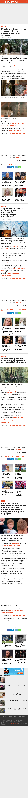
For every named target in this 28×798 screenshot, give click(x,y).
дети (6, 627)
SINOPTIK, (10, 392)
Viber (24, 133)
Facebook (12, 133)
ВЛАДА (15, 716)
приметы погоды (20, 456)
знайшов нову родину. (15, 130)
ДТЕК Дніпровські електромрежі (13, 309)
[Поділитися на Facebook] (8, 167)
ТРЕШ (23, 716)
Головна (5, 716)
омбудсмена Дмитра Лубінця (11, 545)
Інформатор (15, 65)
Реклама (15, 718)
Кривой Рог (14, 164)
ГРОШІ (19, 716)
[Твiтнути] (16, 167)
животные (7, 164)
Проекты (21, 718)
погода (13, 456)
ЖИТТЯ (10, 716)
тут (8, 262)
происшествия (11, 627)
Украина (18, 627)
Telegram (18, 133)
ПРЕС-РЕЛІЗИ (8, 718)
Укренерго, (6, 248)
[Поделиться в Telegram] (12, 167)
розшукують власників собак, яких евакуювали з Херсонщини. (13, 125)
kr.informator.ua (14, 723)
